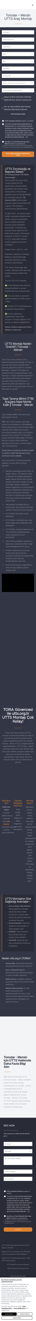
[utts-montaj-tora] (18, 1025)
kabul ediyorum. (19, 137)
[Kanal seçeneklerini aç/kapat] (26, 137)
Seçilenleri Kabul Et (25, 1314)
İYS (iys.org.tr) (28, 145)
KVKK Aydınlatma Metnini (13, 121)
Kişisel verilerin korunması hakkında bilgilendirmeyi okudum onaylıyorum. (18, 98)
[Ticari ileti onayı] (3, 124)
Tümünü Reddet (17, 1318)
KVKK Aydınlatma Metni (18, 114)
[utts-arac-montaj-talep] (18, 774)
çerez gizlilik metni (19, 1308)
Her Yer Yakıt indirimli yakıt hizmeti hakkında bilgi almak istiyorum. (17, 108)
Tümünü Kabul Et (9, 1314)
